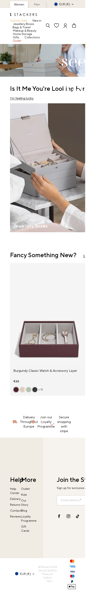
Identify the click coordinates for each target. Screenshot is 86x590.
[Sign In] (65, 26)
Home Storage (22, 34)
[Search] (47, 26)
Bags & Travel (21, 27)
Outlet (17, 40)
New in (37, 20)
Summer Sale (18, 20)
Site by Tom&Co (47, 570)
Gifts (16, 37)
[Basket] (72, 26)
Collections (32, 37)
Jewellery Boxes (23, 24)
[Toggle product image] (13, 317)
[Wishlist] (56, 26)
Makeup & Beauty (24, 30)
